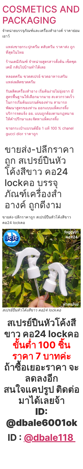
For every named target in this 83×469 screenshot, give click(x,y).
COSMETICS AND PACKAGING (41, 14)
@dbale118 (49, 437)
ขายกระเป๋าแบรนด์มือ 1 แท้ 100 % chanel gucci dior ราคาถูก (40, 131)
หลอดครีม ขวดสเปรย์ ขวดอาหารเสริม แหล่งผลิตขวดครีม (37, 79)
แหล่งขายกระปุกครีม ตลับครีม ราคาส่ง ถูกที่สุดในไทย (40, 49)
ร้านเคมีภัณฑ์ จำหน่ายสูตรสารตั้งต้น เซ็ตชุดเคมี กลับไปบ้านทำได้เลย (41, 64)
